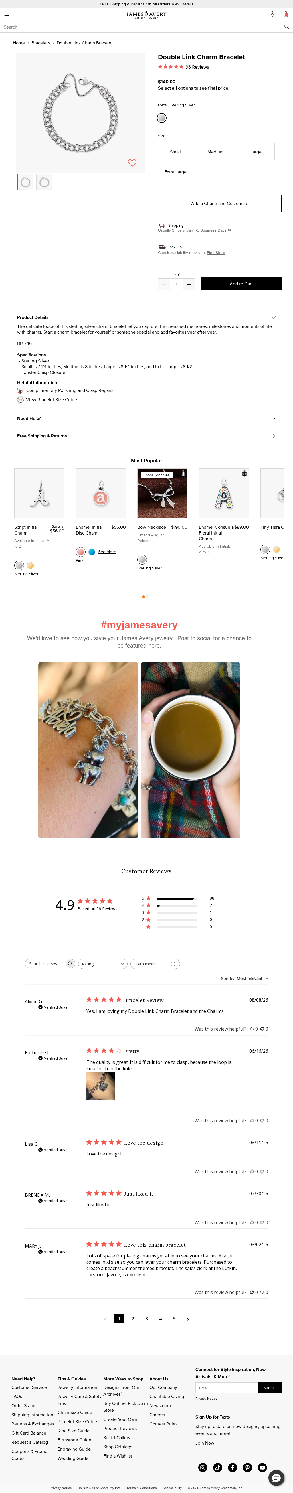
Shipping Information (32, 1414)
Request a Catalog (29, 1442)
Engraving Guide (74, 1449)
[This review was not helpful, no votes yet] (262, 1029)
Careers (157, 1414)
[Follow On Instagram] (202, 1467)
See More (107, 552)
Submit (270, 1388)
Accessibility (172, 1487)
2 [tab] (147, 598)
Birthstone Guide (74, 1440)
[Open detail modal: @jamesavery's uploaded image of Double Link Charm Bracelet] (190, 750)
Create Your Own (120, 1419)
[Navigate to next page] (187, 1318)
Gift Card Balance (28, 1433)
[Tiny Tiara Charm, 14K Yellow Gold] (276, 549)
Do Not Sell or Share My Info (99, 1487)
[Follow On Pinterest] (247, 1467)
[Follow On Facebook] (232, 1467)
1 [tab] (143, 598)
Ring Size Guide (74, 1430)
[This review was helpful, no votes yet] (252, 1029)
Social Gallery (116, 1437)
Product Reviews (120, 1428)
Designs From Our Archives (121, 1390)
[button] (80, 113)
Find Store (216, 252)
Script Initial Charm (26, 530)
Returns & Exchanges (32, 1424)
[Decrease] (189, 284)
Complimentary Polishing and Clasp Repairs (69, 390)
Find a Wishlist (117, 1456)
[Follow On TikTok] (217, 1467)
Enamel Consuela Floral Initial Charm (216, 533)
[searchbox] (45, 963)
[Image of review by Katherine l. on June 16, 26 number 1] (100, 1086)
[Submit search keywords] (288, 27)
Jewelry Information (77, 1387)
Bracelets (40, 43)
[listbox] (80, 186)
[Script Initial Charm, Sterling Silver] (19, 565)
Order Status (23, 1405)
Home (19, 43)
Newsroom (160, 1405)
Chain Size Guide (75, 1412)
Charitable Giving (166, 1396)
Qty (176, 273)
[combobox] (146, 27)
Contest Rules (163, 1424)
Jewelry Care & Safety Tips (80, 1399)
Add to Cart (241, 284)
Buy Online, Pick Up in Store (126, 1406)
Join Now (204, 1443)
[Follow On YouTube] (262, 1467)
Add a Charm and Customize (219, 203)
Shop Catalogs (117, 1446)
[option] (25, 182)
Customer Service (29, 1387)
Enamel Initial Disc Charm (89, 530)
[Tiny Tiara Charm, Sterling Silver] (265, 549)
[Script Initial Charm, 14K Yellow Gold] (30, 565)
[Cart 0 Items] (286, 14)
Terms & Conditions (141, 1487)
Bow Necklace (151, 527)
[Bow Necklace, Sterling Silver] (142, 560)
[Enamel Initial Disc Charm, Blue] (91, 552)
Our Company (163, 1387)
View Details (182, 4)
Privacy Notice (206, 1398)
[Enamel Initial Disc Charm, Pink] (81, 552)
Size (161, 136)
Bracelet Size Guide (77, 1421)
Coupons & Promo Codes (30, 1454)
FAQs (16, 1396)
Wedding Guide (73, 1458)
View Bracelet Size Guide (51, 399)
